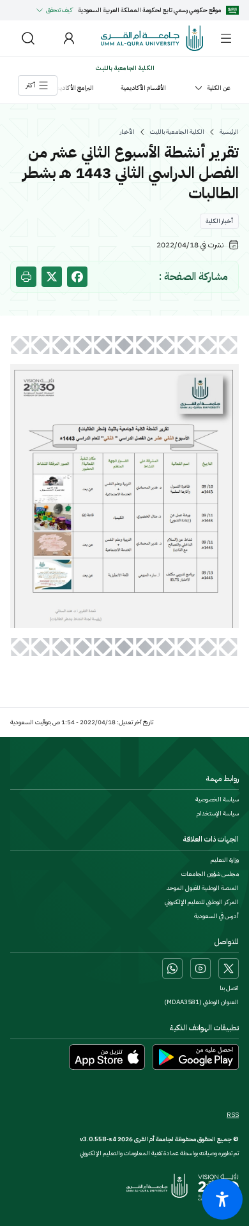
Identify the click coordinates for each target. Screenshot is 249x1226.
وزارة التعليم (225, 860)
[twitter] (52, 276)
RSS (233, 1115)
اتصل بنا (229, 988)
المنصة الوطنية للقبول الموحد (203, 888)
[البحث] (28, 38)
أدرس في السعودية (216, 916)
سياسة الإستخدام (218, 813)
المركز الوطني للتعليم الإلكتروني (202, 902)
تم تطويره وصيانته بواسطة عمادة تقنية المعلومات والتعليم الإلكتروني (159, 1153)
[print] (26, 276)
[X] (228, 968)
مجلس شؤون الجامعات (210, 874)
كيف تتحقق (59, 10)
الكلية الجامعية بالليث (177, 132)
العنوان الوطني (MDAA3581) (201, 1002)
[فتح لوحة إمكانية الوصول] (222, 1199)
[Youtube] (200, 968)
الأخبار (127, 132)
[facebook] (77, 276)
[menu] (226, 38)
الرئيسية (229, 132)
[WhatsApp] (172, 968)
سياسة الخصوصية (217, 799)
